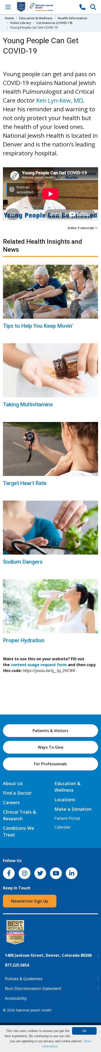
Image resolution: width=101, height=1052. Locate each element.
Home (9, 18)
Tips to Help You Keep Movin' (38, 326)
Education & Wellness (35, 18)
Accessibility (16, 998)
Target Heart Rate (25, 483)
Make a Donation (72, 809)
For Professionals (50, 764)
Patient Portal (67, 818)
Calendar (62, 827)
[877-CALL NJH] (82, 7)
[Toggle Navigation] (8, 7)
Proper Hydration (23, 640)
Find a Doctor (17, 793)
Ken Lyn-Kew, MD (59, 100)
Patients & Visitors (50, 730)
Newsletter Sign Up (29, 901)
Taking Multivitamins (28, 404)
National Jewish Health (33, 1010)
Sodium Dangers (23, 562)
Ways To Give (50, 747)
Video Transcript (81, 228)
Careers (11, 802)
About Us (13, 783)
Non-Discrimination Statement (33, 988)
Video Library (20, 23)
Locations (64, 799)
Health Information (72, 18)
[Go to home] (45, 7)
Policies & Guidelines (23, 978)
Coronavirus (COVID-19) (54, 23)
